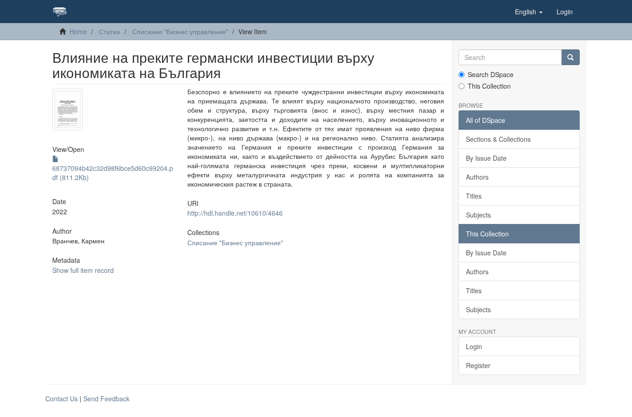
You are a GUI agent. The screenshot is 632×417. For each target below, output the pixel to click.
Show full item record (83, 270)
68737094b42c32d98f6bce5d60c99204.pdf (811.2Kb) (112, 172)
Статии (109, 31)
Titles (474, 195)
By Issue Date (486, 158)
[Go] (570, 57)
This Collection (489, 86)
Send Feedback (106, 398)
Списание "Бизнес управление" (180, 31)
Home (78, 31)
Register (478, 365)
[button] (529, 11)
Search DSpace (491, 74)
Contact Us (61, 398)
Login (474, 346)
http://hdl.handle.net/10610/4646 (235, 213)
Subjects (478, 214)
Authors (477, 176)
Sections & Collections (498, 139)
